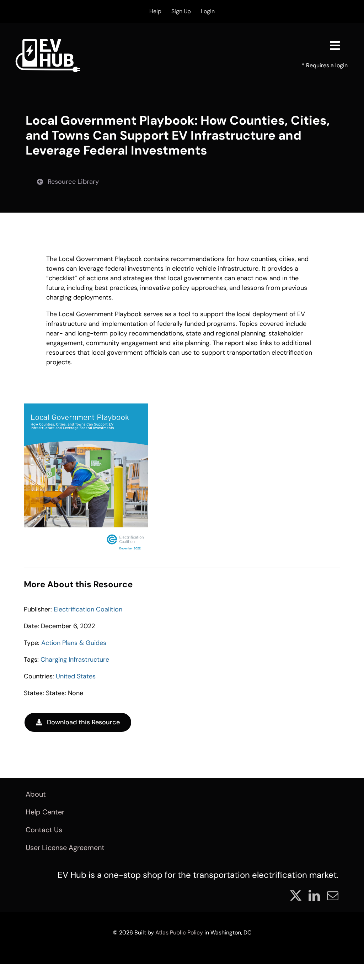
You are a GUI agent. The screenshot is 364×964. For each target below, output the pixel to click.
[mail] (332, 895)
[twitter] (295, 895)
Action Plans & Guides (73, 643)
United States (76, 676)
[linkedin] (314, 895)
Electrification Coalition (88, 609)
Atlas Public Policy (179, 932)
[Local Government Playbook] (86, 406)
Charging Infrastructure (75, 659)
